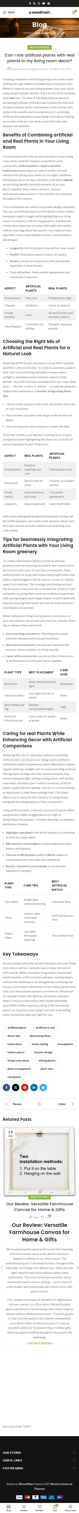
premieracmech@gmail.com (30, 69)
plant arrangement (19, 1068)
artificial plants (17, 1027)
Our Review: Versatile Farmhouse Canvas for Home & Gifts (39, 1206)
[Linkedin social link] (34, 1087)
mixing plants (47, 1060)
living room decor (18, 1060)
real (11, 98)
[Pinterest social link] (48, 3)
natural (67, 179)
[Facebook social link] (30, 3)
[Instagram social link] (39, 3)
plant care (47, 1068)
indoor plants (16, 1052)
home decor (15, 1044)
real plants (14, 1077)
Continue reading (39, 1343)
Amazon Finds (39, 1197)
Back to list (39, 1104)
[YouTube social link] (43, 3)
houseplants (65, 1044)
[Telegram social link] (43, 1087)
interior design (43, 1052)
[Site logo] (40, 12)
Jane (36, 1217)
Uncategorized (45, 32)
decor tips (14, 1035)
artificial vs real (45, 1027)
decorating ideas (40, 1035)
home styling (40, 1044)
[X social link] (34, 3)
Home (27, 32)
